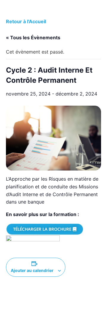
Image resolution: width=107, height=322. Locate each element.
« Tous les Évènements (33, 37)
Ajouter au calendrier (32, 270)
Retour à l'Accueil (26, 21)
